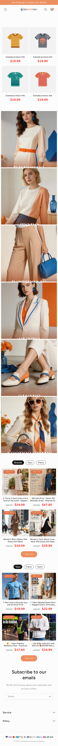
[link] (15, 59)
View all (29, 554)
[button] (5, 10)
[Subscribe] (49, 696)
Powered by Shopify (37, 741)
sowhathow (24, 741)
